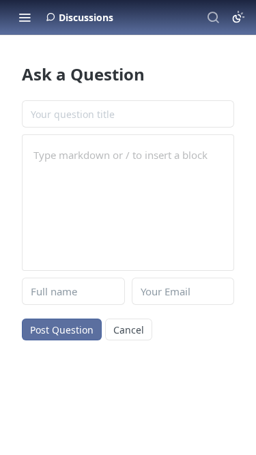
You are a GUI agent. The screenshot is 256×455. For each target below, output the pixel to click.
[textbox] (128, 155)
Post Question (62, 329)
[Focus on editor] (128, 211)
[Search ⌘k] (213, 17)
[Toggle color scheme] (238, 17)
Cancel (128, 329)
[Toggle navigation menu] (24, 17)
